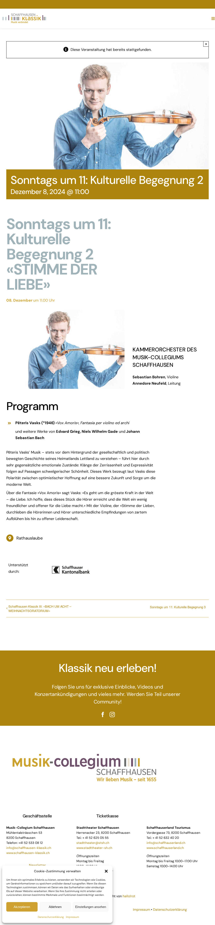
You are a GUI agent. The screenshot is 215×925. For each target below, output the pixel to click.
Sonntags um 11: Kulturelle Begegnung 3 (178, 607)
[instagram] (112, 714)
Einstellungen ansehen (90, 907)
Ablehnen (55, 907)
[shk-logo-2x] (24, 14)
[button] (106, 871)
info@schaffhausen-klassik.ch (28, 848)
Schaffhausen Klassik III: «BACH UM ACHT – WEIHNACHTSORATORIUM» (39, 608)
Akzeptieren (22, 907)
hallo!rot (129, 896)
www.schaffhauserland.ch (165, 848)
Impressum (72, 917)
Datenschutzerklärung (51, 917)
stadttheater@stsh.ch (92, 843)
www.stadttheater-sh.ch (94, 848)
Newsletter (37, 865)
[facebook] (102, 714)
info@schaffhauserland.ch (166, 843)
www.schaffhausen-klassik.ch (28, 853)
